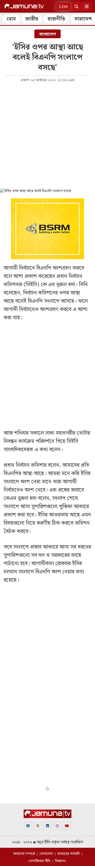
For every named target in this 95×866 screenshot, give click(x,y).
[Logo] (24, 6)
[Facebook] (28, 826)
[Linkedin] (47, 826)
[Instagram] (57, 826)
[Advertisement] (47, 135)
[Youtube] (67, 826)
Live (63, 6)
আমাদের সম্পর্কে (24, 853)
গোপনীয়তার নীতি (39, 861)
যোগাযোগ (46, 853)
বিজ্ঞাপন (60, 861)
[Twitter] (38, 826)
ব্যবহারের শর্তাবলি (68, 853)
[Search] (76, 6)
